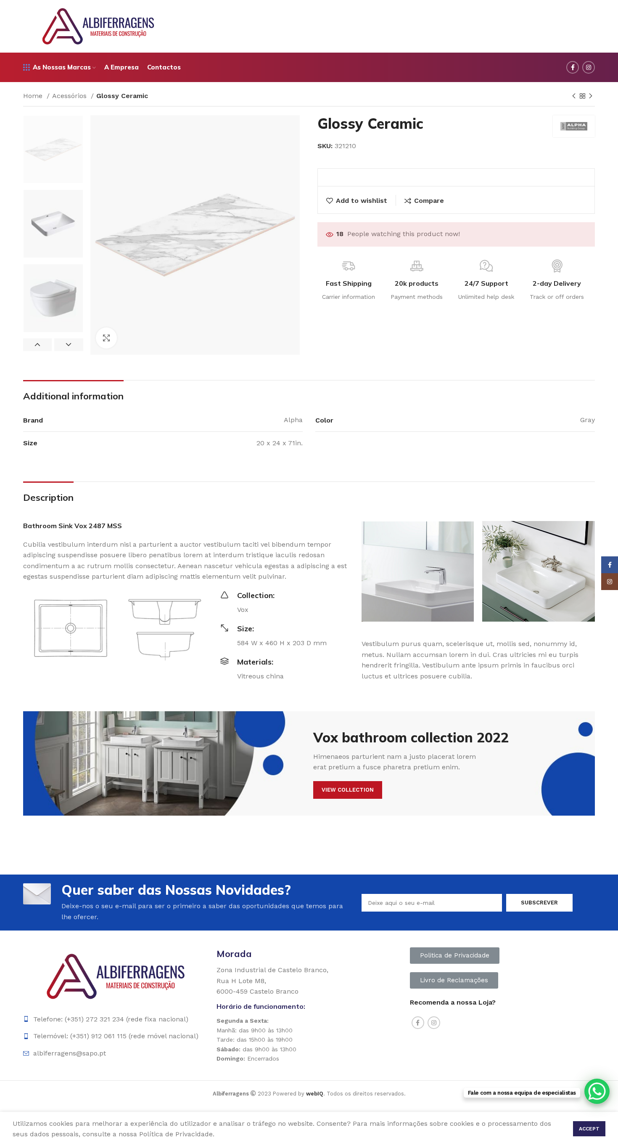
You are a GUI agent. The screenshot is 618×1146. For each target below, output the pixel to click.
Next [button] (68, 344)
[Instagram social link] (588, 67)
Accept (589, 1129)
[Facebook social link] (572, 67)
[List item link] (115, 1019)
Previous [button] (37, 344)
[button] (454, 955)
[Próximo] (590, 96)
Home (34, 96)
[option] (53, 149)
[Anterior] (574, 96)
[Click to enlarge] (106, 337)
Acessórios (70, 96)
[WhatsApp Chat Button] (597, 1091)
